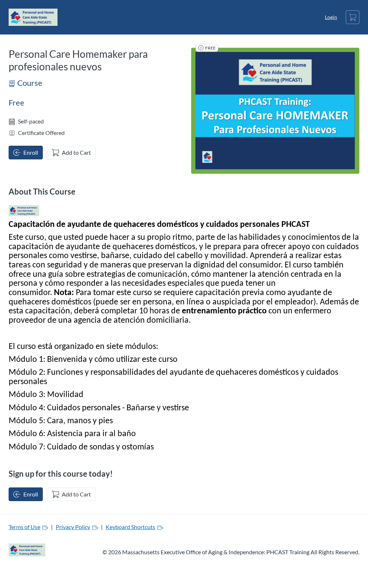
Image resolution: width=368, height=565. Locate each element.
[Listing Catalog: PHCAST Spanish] (24, 210)
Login (331, 17)
